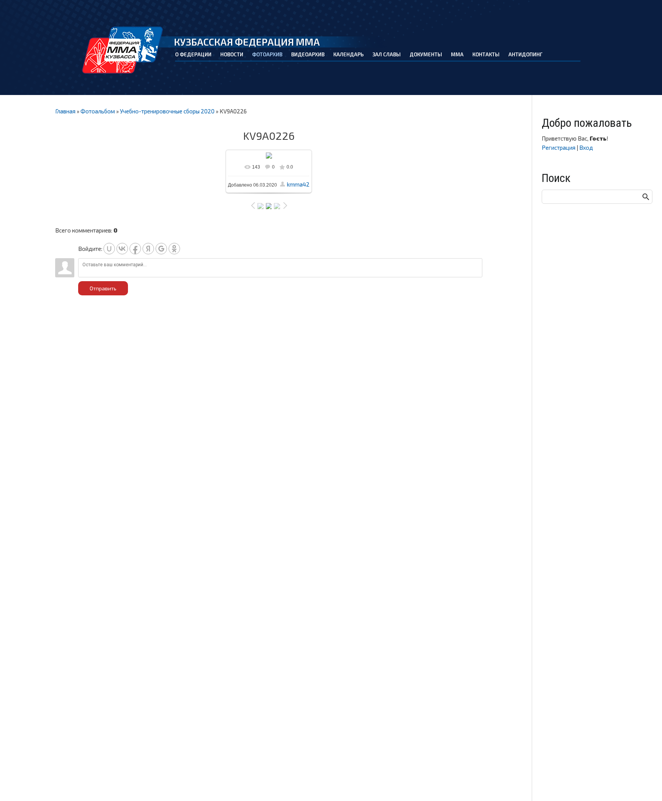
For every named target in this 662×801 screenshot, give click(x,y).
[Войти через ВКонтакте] (122, 248)
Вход (586, 147)
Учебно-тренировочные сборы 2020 (167, 111)
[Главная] (122, 50)
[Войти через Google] (161, 248)
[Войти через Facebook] (135, 248)
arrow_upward (644, 783)
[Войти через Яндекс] (148, 248)
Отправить (103, 288)
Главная (65, 111)
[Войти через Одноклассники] (174, 248)
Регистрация (558, 147)
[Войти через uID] (109, 248)
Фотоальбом (97, 111)
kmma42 (298, 184)
